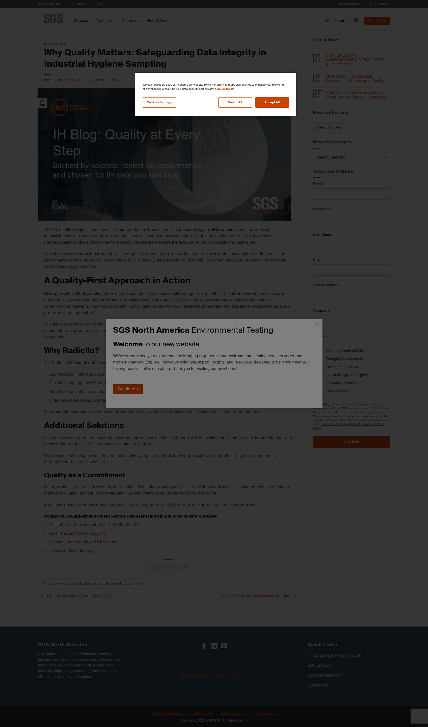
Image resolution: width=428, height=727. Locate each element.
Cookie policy (224, 89)
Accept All (272, 102)
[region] (215, 94)
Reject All (235, 102)
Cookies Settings (159, 102)
